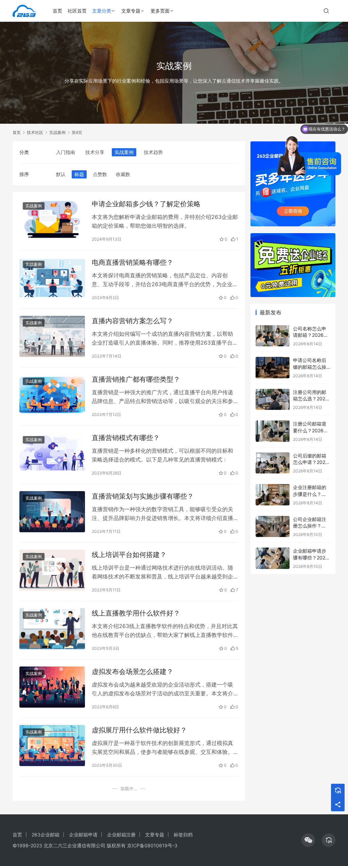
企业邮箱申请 (83, 834)
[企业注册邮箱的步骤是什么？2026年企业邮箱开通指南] (273, 494)
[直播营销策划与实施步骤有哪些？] (52, 511)
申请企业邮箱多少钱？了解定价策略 (146, 204)
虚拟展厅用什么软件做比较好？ (139, 730)
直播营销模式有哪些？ (126, 438)
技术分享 (94, 152)
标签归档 (183, 834)
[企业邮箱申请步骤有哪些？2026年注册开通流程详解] (273, 558)
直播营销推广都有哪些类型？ (136, 379)
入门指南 (65, 152)
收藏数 (123, 174)
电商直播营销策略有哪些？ (132, 262)
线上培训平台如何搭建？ (129, 555)
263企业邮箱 (45, 834)
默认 (61, 174)
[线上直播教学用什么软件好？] (52, 628)
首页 (57, 11)
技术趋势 (153, 152)
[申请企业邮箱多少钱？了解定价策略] (52, 219)
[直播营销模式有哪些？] (52, 453)
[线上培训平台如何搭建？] (52, 570)
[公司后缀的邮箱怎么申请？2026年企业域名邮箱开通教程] (273, 463)
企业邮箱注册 (121, 834)
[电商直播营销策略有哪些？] (52, 277)
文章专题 (130, 11)
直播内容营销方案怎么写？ (132, 321)
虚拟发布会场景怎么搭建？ (132, 672)
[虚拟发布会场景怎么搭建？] (52, 687)
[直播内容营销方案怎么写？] (52, 336)
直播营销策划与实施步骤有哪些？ (143, 496)
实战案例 (124, 152)
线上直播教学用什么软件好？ (136, 613)
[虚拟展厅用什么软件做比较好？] (52, 745)
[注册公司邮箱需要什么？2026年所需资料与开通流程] (273, 431)
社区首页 (77, 11)
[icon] (308, 840)
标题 (79, 174)
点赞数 (100, 174)
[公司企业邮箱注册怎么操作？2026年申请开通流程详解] (273, 526)
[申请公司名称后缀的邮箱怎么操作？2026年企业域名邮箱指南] (273, 367)
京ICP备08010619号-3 (152, 845)
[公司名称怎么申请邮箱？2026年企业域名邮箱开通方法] (273, 336)
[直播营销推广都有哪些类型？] (52, 394)
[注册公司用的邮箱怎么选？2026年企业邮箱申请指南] (273, 399)
